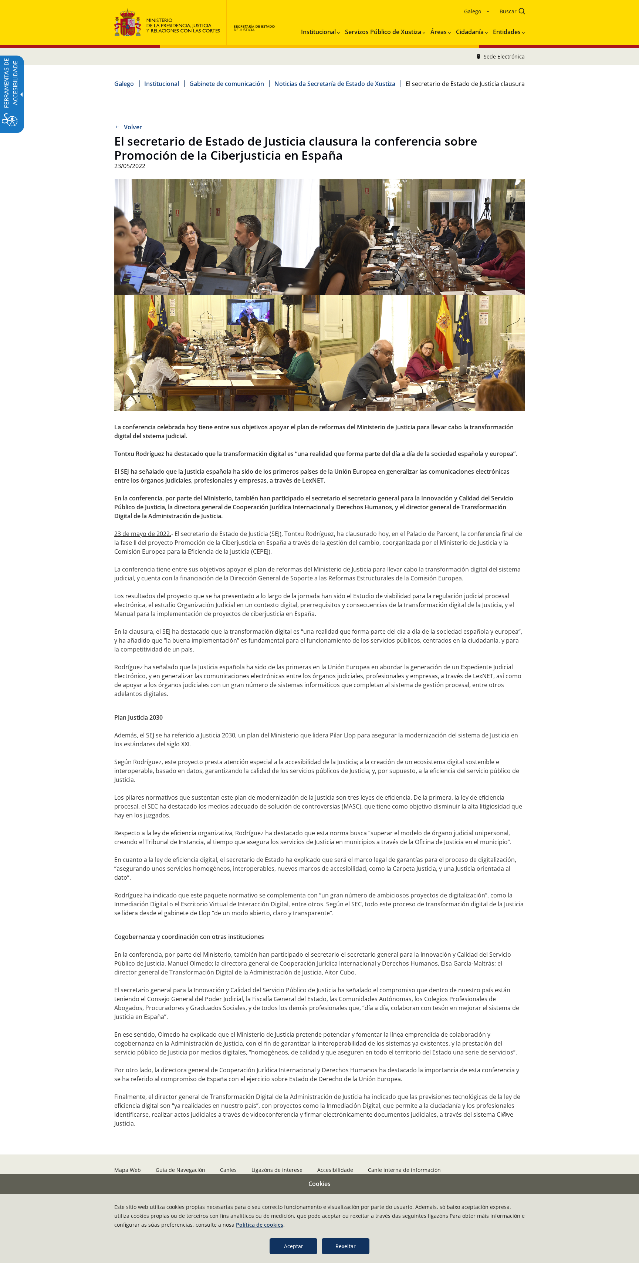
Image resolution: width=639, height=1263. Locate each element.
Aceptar (293, 1246)
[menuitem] (320, 30)
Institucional (161, 84)
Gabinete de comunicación (226, 84)
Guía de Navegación (180, 1169)
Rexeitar (345, 1246)
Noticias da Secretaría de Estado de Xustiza (334, 84)
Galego (124, 84)
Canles (228, 1169)
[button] (510, 12)
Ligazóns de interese (276, 1169)
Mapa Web (127, 1169)
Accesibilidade (335, 1169)
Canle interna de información (404, 1169)
